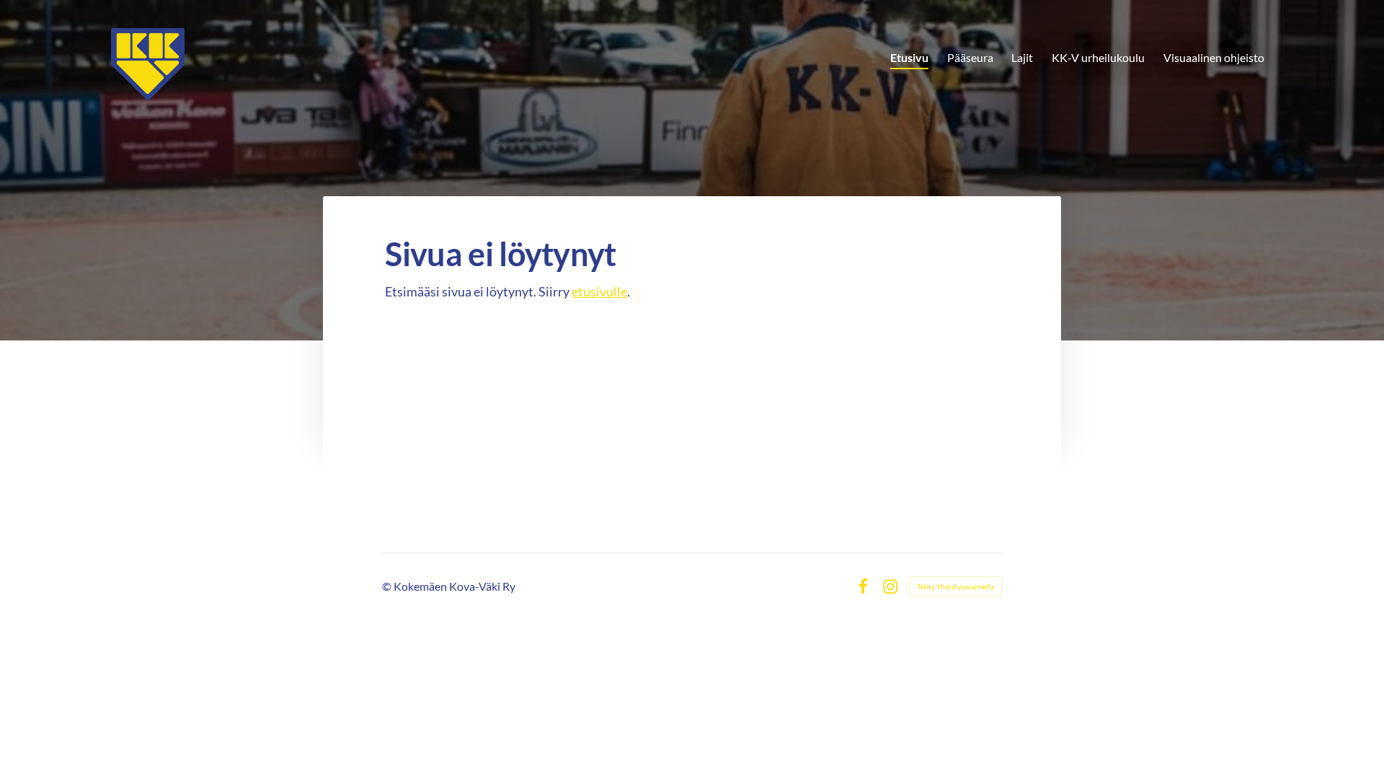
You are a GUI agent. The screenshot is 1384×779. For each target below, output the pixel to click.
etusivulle (599, 291)
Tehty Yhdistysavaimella (955, 586)
